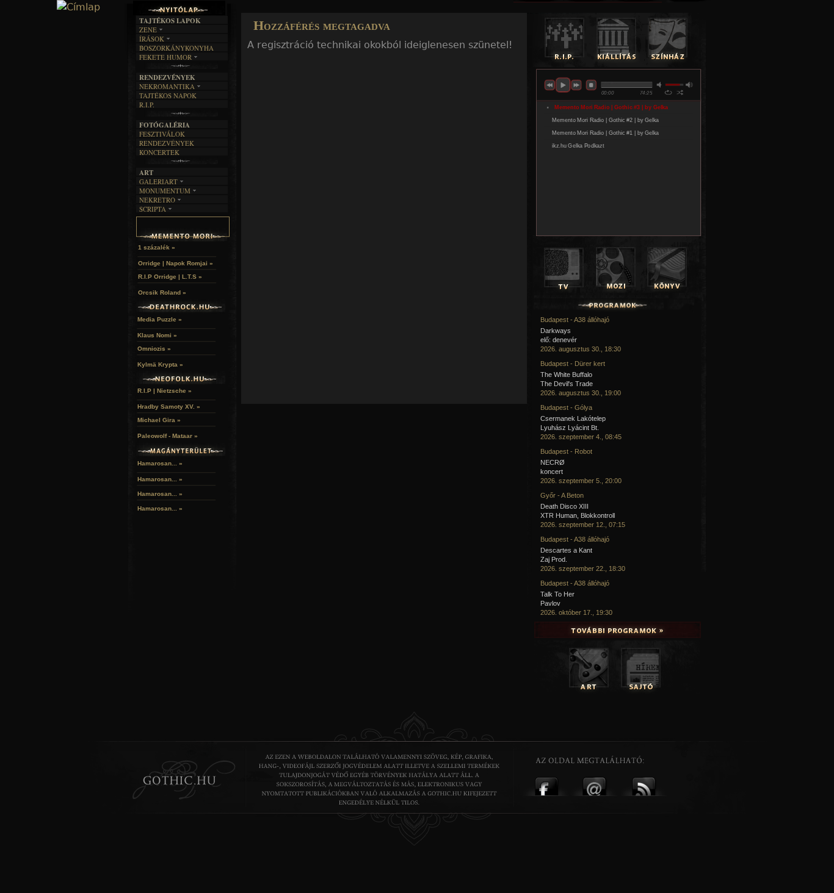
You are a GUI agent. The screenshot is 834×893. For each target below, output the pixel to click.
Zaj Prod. (553, 559)
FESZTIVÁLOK (162, 133)
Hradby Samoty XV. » (168, 406)
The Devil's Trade (566, 383)
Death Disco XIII (564, 506)
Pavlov (550, 603)
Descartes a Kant (566, 550)
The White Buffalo (566, 374)
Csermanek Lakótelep (573, 418)
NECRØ (552, 462)
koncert (551, 471)
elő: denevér (558, 339)
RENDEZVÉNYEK (166, 143)
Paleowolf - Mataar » (167, 435)
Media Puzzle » (159, 319)
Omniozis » (154, 348)
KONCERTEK (159, 152)
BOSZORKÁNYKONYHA (176, 47)
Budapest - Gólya (566, 407)
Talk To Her (557, 594)
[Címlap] (78, 7)
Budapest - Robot (566, 451)
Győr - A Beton (562, 495)
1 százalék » (156, 247)
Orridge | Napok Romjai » (175, 263)
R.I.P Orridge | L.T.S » (170, 276)
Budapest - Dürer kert (572, 363)
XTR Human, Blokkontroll (577, 515)
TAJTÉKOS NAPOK (168, 95)
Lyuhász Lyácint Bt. (569, 427)
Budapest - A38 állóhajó (574, 319)
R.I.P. (146, 104)
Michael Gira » (159, 420)
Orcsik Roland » (162, 292)
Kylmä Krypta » (160, 364)
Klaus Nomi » (157, 335)
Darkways (555, 330)
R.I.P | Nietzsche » (164, 390)
